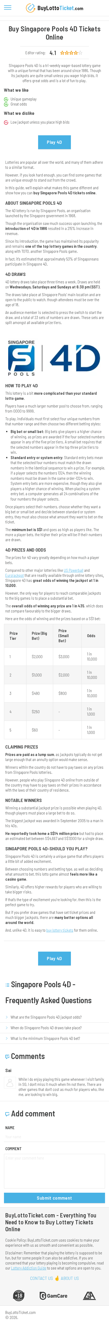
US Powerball (73, 570)
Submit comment (54, 1198)
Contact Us (41, 1278)
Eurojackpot (14, 575)
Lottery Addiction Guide (28, 1268)
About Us (70, 1278)
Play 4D (54, 142)
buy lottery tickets (59, 930)
